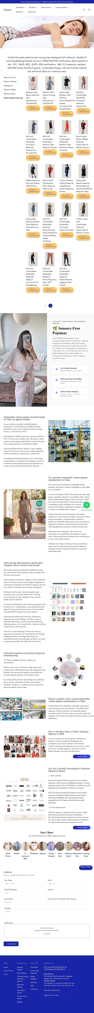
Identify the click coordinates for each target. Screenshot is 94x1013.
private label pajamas (20, 563)
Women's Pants (9, 94)
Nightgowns (8, 85)
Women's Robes (10, 89)
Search (6, 967)
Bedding (19, 1002)
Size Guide (34, 967)
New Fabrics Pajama (21, 991)
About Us (19, 12)
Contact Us (34, 989)
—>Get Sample (11, 944)
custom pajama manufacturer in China (67, 478)
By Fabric (32, 7)
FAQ (31, 986)
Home (6, 974)
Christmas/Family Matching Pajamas (22, 978)
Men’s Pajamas (22, 973)
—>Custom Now (81, 756)
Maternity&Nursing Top (13, 98)
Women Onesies (10, 81)
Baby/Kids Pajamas (20, 986)
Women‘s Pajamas (20, 968)
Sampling (33, 982)
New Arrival (46, 7)
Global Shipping (33, 977)
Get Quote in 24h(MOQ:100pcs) (34, 108)
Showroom (32, 12)
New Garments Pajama (22, 997)
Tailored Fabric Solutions (69, 392)
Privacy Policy (8, 971)
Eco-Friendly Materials (68, 368)
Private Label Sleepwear (34, 972)
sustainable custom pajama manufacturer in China (69, 700)
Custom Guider (61, 7)
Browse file (47, 934)
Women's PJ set (9, 77)
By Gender (20, 7)
